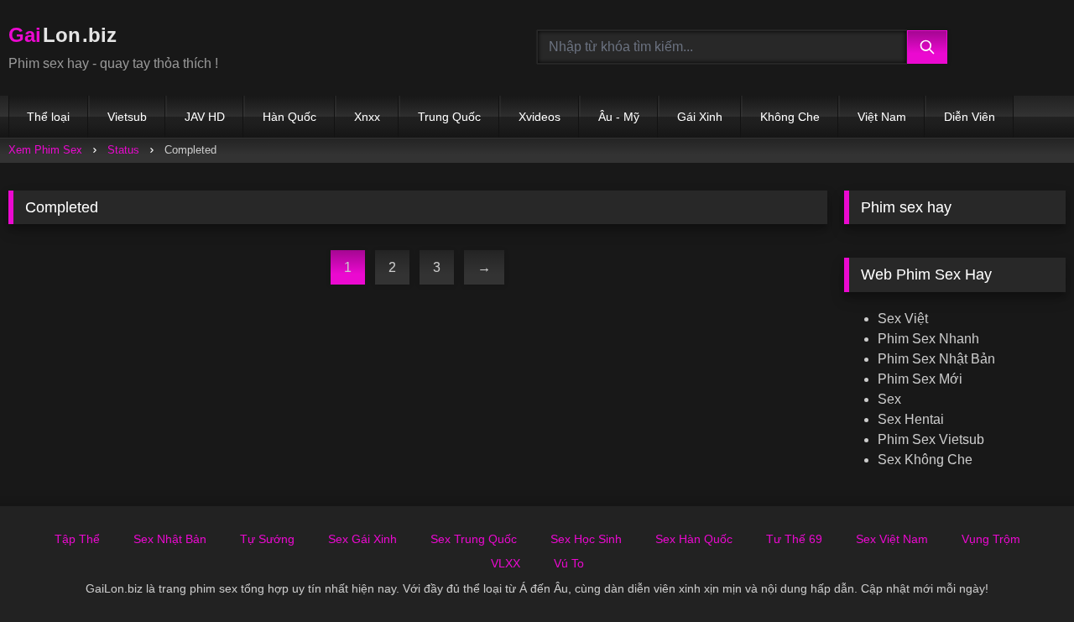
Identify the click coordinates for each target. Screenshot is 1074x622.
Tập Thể (77, 539)
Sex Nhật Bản (169, 539)
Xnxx (367, 116)
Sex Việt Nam (892, 539)
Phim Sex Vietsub (931, 439)
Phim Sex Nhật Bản (936, 359)
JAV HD (205, 116)
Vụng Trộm (991, 539)
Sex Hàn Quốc (694, 539)
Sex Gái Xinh (362, 539)
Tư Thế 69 (794, 539)
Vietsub (127, 116)
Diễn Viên (969, 116)
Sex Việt (903, 318)
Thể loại (48, 116)
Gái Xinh (699, 116)
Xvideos (539, 116)
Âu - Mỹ (618, 116)
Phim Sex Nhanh (928, 339)
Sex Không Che (925, 459)
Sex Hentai (911, 419)
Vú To (569, 563)
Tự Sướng (267, 539)
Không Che (790, 116)
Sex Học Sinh (586, 539)
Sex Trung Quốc (473, 539)
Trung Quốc (449, 116)
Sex (889, 399)
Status (123, 150)
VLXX (505, 563)
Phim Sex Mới (920, 379)
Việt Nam (882, 116)
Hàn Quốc (289, 116)
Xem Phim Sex (45, 150)
